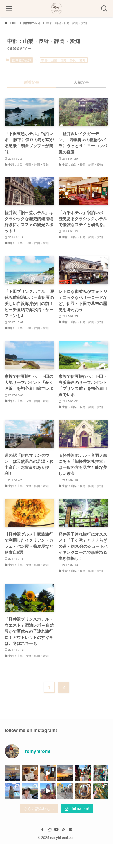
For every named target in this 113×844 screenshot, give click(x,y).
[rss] (63, 829)
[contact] (70, 829)
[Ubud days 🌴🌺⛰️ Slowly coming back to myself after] (83, 791)
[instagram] (49, 829)
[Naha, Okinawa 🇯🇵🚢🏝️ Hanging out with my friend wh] (65, 773)
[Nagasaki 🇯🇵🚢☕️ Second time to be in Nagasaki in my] (30, 773)
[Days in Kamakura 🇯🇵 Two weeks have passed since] (30, 791)
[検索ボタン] (104, 8)
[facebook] (42, 829)
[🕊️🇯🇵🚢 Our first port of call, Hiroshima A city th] (101, 773)
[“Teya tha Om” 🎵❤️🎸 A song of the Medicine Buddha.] (48, 791)
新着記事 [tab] (31, 82)
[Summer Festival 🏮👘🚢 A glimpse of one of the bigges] (13, 773)
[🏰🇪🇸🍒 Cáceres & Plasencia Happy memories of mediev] (65, 791)
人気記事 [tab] (81, 82)
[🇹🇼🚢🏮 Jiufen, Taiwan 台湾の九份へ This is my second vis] (83, 773)
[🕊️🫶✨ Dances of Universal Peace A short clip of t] (48, 773)
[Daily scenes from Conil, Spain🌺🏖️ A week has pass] (101, 791)
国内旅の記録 (21, 60)
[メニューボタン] (8, 8)
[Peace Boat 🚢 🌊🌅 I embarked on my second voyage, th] (13, 791)
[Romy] (56, 8)
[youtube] (56, 829)
